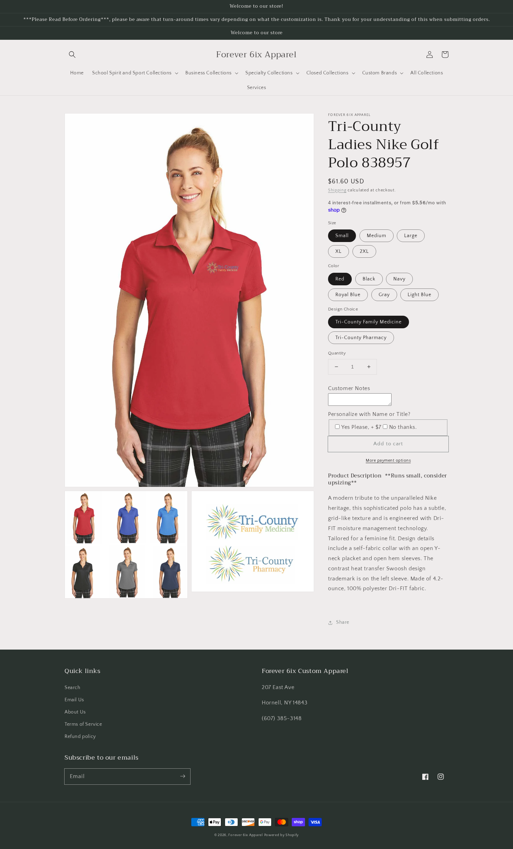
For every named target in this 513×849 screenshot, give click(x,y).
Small (342, 236)
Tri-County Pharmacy (361, 338)
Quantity (337, 353)
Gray (384, 295)
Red (339, 279)
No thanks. (403, 427)
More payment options (388, 460)
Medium (376, 236)
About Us (75, 712)
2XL (364, 251)
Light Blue (419, 295)
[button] (72, 54)
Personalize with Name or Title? (369, 414)
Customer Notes (349, 388)
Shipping (337, 190)
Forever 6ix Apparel (245, 835)
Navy (399, 279)
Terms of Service (83, 724)
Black (369, 279)
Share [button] (342, 622)
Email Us (74, 700)
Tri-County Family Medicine (368, 322)
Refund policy (80, 736)
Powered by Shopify (281, 835)
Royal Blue (347, 295)
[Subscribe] (182, 776)
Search (73, 687)
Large (410, 236)
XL (338, 251)
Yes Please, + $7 (361, 427)
